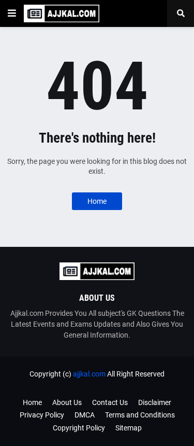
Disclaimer (154, 402)
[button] (12, 13)
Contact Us (110, 402)
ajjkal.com (89, 374)
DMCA (84, 415)
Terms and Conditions (140, 415)
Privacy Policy (42, 415)
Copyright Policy (79, 428)
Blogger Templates (113, 384)
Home (97, 201)
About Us (67, 402)
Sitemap (128, 428)
